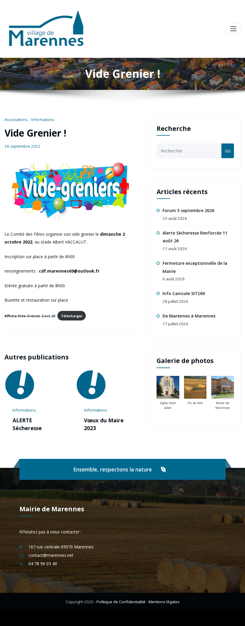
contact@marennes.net (51, 563)
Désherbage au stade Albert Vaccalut (109, 428)
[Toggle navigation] (233, 29)
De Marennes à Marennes (189, 316)
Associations (15, 119)
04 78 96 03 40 (42, 571)
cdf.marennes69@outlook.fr (69, 271)
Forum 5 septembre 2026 (188, 210)
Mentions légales (164, 609)
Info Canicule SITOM (184, 293)
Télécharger (71, 316)
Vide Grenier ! (35, 132)
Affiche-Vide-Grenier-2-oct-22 (29, 316)
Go (228, 151)
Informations (42, 119)
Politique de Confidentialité (121, 609)
